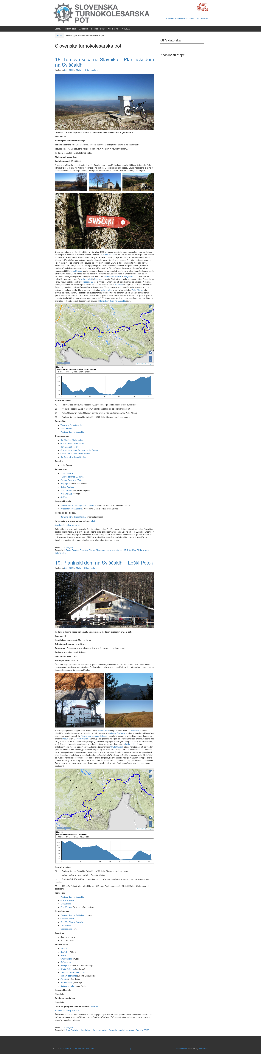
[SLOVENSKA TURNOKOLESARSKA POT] (104, 12)
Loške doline (130, 744)
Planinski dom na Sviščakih (72, 431)
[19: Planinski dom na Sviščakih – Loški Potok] (104, 599)
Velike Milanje (137, 290)
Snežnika (98, 279)
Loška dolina (65, 903)
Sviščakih (135, 730)
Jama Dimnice (66, 473)
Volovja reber (60, 552)
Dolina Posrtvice (67, 487)
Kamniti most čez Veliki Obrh (72, 972)
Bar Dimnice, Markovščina (71, 440)
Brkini (68, 550)
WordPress (203, 1048)
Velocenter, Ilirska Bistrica (71, 508)
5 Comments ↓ (90, 568)
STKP (126, 550)
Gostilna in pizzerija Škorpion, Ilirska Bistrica (79, 450)
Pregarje (64, 483)
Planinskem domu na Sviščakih (112, 300)
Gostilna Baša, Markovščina (72, 443)
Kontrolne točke (98, 28)
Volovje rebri (86, 279)
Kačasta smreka (67, 986)
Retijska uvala (66, 982)
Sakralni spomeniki (68, 975)
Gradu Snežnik (116, 746)
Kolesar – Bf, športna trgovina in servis (77, 505)
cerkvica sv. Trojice (113, 276)
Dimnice (75, 550)
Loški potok (96, 1030)
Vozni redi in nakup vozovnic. (67, 525)
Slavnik (92, 550)
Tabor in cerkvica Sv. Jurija (71, 476)
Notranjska (68, 547)
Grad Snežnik (66, 958)
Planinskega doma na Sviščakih (94, 736)
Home (59, 35)
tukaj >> (94, 521)
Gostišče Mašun (67, 900)
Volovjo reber (106, 290)
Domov (58, 28)
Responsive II (181, 1048)
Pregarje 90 (88, 281)
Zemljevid (83, 28)
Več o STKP (113, 28)
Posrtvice (119, 284)
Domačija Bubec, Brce (70, 446)
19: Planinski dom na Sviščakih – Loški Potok (104, 562)
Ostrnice (64, 979)
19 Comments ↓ (91, 70)
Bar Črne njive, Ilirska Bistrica (73, 457)
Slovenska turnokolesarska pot (109, 550)
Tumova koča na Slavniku (71, 425)
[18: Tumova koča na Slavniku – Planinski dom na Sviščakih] (104, 101)
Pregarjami (129, 276)
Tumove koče (109, 254)
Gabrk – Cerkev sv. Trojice (71, 480)
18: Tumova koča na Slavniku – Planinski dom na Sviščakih (104, 62)
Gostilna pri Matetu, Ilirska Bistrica (75, 453)
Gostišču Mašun (81, 738)
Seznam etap (70, 28)
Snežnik (63, 952)
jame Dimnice (76, 271)
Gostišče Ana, (66, 907)
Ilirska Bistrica (66, 428)
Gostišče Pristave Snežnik (71, 922)
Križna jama (65, 962)
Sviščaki (63, 497)
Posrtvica (84, 550)
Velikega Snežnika (117, 733)
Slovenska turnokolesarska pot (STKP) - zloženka (186, 18)
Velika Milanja (66, 493)
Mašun (65, 738)
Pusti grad (64, 965)
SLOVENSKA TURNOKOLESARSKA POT (77, 1048)
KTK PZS (126, 28)
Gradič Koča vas (67, 969)
